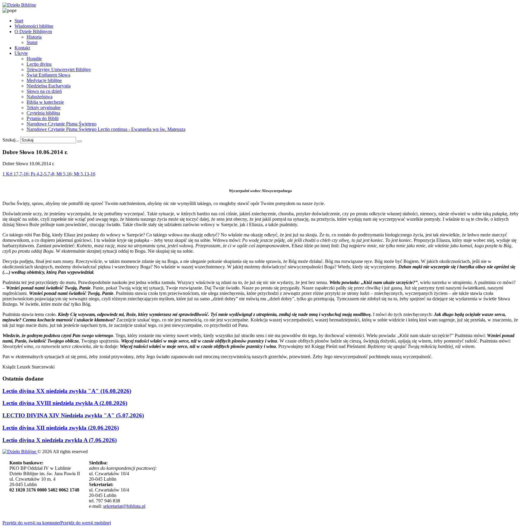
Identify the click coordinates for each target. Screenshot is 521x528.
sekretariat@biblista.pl (124, 506)
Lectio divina (39, 64)
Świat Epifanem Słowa (48, 74)
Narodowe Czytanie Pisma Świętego (61, 123)
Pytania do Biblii (42, 118)
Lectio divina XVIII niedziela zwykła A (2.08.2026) (64, 403)
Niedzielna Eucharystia (49, 85)
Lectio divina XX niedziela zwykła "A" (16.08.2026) (66, 391)
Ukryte (21, 53)
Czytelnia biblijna (43, 112)
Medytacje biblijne (44, 80)
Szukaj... (10, 139)
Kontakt (22, 47)
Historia (34, 37)
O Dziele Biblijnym (33, 31)
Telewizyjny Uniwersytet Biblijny (59, 69)
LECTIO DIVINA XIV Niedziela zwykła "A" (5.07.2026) (73, 415)
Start (18, 20)
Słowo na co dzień (44, 91)
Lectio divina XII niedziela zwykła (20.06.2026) (60, 428)
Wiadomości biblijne (33, 26)
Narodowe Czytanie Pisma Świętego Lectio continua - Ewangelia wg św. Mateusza (106, 129)
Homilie (34, 58)
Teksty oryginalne (44, 107)
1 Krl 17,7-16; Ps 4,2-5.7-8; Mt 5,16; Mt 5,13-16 (48, 173)
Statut (32, 42)
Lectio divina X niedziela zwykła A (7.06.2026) (59, 440)
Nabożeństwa (39, 96)
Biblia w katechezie (45, 102)
